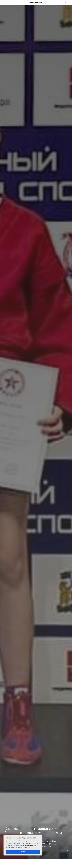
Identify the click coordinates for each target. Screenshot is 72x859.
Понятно (22, 851)
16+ (66, 2)
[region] (23, 845)
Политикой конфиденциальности (20, 847)
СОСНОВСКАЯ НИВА (35, 3)
